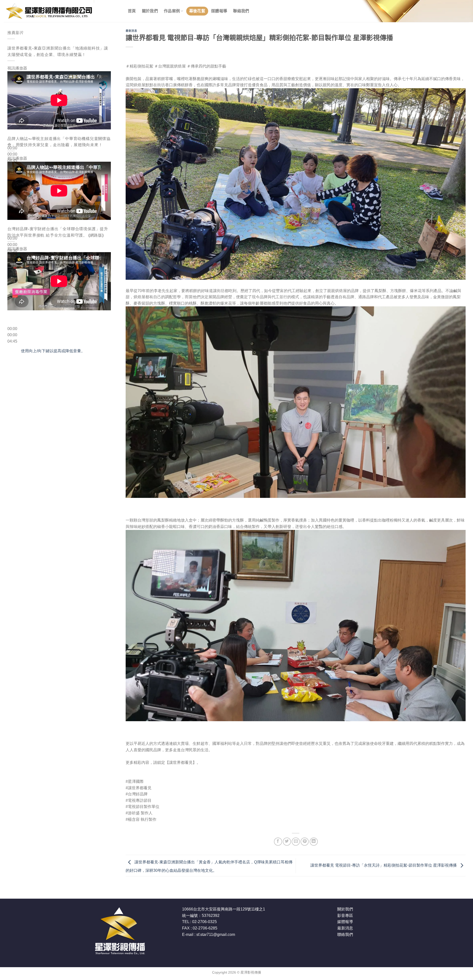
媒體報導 (219, 11)
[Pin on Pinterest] (305, 842)
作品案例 (172, 11)
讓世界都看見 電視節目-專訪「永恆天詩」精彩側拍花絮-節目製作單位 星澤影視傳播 (384, 865)
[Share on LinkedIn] (314, 842)
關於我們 (150, 11)
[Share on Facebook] (278, 842)
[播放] (12, 136)
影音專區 (345, 915)
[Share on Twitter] (287, 842)
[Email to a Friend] (296, 842)
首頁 (132, 11)
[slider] (53, 351)
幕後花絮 (197, 11)
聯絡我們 (241, 11)
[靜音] (12, 168)
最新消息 (131, 30)
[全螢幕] (12, 182)
